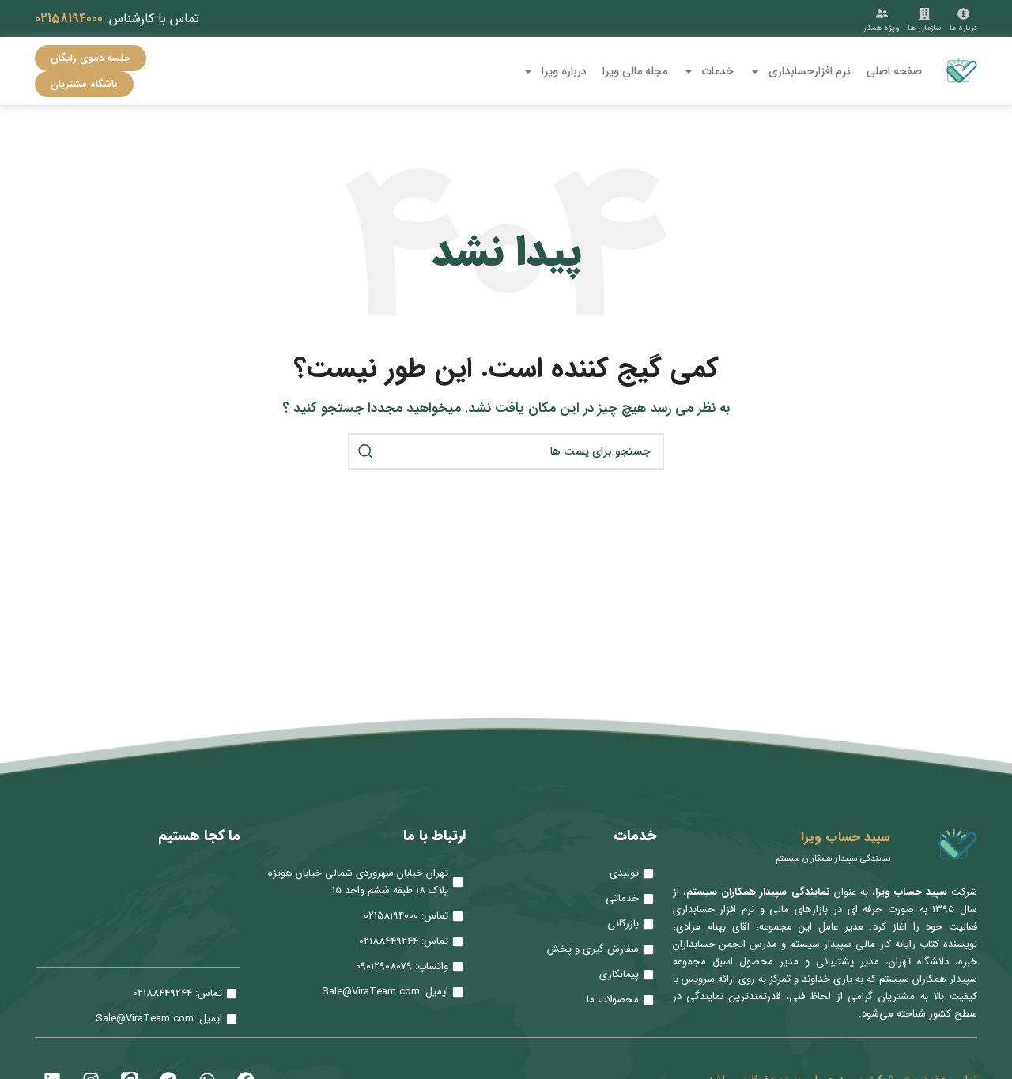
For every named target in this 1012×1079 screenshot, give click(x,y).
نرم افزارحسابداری (809, 71)
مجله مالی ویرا (634, 71)
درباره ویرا (564, 71)
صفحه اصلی (894, 71)
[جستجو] (366, 451)
